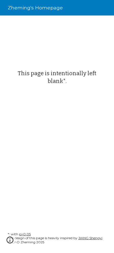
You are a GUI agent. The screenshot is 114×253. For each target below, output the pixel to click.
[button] (10, 242)
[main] (57, 77)
